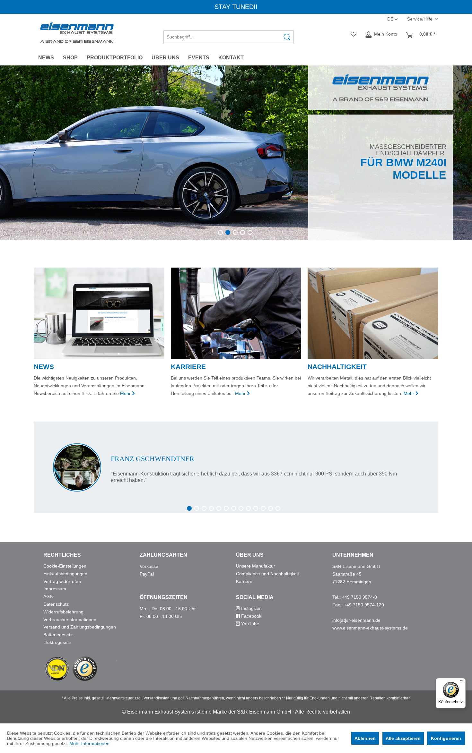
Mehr (125, 393)
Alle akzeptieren (403, 738)
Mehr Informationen (89, 743)
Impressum (54, 588)
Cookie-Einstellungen (64, 566)
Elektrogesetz (57, 642)
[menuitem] (228, 34)
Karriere (244, 581)
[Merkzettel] (353, 34)
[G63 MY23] (236, 152)
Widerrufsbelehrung (63, 611)
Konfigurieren (446, 738)
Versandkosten (157, 698)
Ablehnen (365, 738)
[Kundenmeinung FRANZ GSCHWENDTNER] (236, 467)
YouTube (249, 623)
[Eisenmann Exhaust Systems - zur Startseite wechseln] (77, 32)
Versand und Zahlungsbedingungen (79, 626)
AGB (48, 596)
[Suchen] (287, 36)
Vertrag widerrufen (62, 581)
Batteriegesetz (58, 634)
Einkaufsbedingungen (65, 573)
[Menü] (462, 682)
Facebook (250, 616)
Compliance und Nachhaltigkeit (267, 573)
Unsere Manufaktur (255, 566)
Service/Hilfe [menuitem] (420, 18)
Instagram (251, 608)
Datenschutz (56, 604)
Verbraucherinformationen (69, 619)
